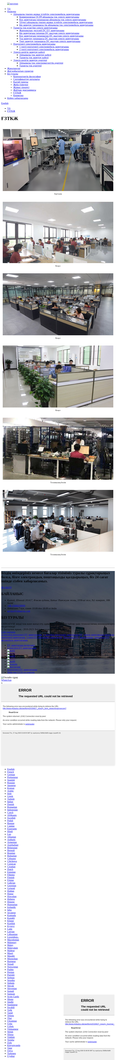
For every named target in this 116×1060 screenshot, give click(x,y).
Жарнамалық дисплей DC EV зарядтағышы (41, 30)
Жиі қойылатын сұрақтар (20, 71)
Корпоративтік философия (27, 76)
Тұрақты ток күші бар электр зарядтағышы (35, 27)
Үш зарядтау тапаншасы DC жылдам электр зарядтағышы (49, 38)
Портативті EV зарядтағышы (78, 637)
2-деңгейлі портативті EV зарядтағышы (21, 634)
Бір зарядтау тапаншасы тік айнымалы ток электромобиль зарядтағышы (56, 25)
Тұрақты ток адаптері (30, 65)
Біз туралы (12, 74)
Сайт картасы (8, 632)
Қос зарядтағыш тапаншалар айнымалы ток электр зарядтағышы (52, 19)
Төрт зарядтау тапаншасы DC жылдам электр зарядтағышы (49, 41)
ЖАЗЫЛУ (6, 587)
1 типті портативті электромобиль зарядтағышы (44, 46)
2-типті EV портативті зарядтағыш (44, 637)
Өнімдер (11, 11)
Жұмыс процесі (21, 87)
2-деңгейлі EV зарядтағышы (21, 648)
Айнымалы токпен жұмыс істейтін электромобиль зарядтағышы (46, 14)
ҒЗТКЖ (17, 92)
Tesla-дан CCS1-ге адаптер (21, 672)
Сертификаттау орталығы (26, 79)
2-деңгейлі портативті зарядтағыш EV (62, 634)
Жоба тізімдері (20, 84)
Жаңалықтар (13, 68)
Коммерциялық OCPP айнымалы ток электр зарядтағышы (49, 17)
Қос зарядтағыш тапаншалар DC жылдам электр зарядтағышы (51, 36)
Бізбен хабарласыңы (17, 98)
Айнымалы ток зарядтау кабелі (35, 55)
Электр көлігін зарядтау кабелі (29, 52)
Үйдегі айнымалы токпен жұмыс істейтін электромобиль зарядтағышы (56, 22)
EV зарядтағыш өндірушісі (21, 645)
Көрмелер (18, 95)
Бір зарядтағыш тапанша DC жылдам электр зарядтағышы (49, 33)
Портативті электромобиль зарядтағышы (34, 44)
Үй (8, 9)
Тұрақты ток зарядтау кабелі (33, 57)
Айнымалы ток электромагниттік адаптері (41, 63)
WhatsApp (6, 680)
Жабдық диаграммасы (24, 90)
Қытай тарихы (20, 82)
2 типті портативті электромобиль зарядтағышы (44, 49)
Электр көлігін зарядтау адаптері (30, 60)
